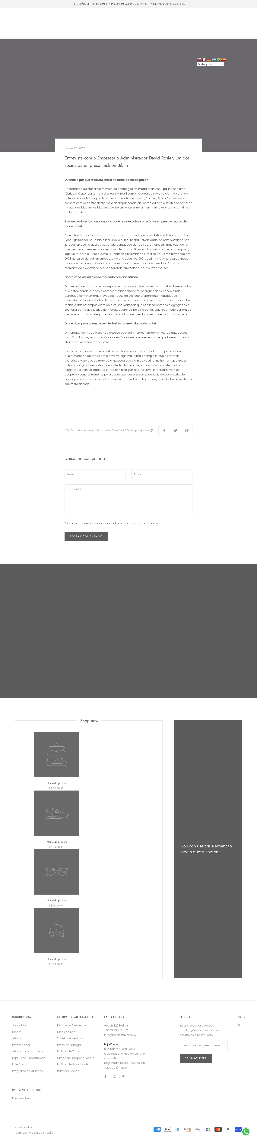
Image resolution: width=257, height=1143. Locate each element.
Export (16, 1032)
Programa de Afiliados (27, 1071)
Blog (240, 1025)
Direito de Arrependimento (75, 1058)
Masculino (60, 16)
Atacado (33, 23)
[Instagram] (114, 1076)
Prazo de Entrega (69, 1045)
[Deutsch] (209, 59)
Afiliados (59, 30)
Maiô (43, 16)
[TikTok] (123, 1076)
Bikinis (28, 16)
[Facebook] (105, 1076)
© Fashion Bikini (23, 1127)
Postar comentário (86, 536)
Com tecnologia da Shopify (34, 1133)
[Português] (218, 59)
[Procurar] (237, 23)
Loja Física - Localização (29, 1058)
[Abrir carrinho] (246, 23)
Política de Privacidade (73, 1064)
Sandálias (15, 23)
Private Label (90, 23)
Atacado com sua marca (29, 1051)
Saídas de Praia (98, 16)
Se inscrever (196, 1058)
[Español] (223, 59)
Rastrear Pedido (68, 1071)
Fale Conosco (38, 30)
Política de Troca (68, 1051)
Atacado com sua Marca (60, 23)
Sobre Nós (15, 30)
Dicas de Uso (66, 1032)
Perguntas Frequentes (72, 1025)
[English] (199, 59)
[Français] (204, 59)
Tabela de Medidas (70, 1038)
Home (13, 16)
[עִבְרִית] (213, 59)
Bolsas (77, 16)
